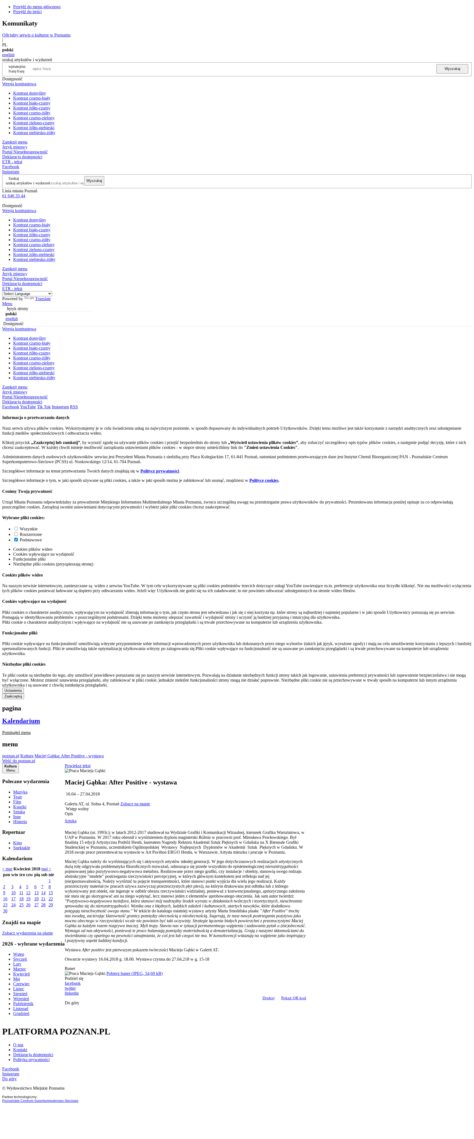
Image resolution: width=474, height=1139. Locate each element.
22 (51, 898)
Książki (19, 807)
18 (21, 898)
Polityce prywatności (159, 471)
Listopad (20, 1008)
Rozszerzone (31, 534)
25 (21, 904)
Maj (16, 979)
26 (28, 904)
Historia (20, 821)
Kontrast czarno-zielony (34, 118)
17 (13, 898)
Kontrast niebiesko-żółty (34, 132)
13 (36, 892)
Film (17, 802)
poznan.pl (10, 755)
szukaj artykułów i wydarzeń (28, 183)
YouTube (28, 406)
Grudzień (21, 1013)
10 (13, 892)
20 (36, 898)
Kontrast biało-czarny (31, 103)
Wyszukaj (452, 69)
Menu (7, 303)
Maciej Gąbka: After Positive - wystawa (69, 755)
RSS (74, 406)
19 (28, 898)
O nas (18, 1044)
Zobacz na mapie (135, 803)
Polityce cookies (263, 480)
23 (5, 904)
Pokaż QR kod (293, 998)
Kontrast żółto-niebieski (33, 127)
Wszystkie (29, 529)
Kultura (26, 755)
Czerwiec (21, 983)
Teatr (17, 797)
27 (36, 904)
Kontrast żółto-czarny (31, 108)
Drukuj (269, 998)
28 (43, 904)
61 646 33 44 (13, 195)
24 (13, 904)
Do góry (72, 1002)
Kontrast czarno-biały (31, 98)
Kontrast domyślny (29, 93)
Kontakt (20, 1049)
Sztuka (19, 811)
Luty (17, 964)
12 (28, 892)
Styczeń (20, 959)
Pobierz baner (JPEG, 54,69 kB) (134, 973)
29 (51, 904)
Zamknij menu (14, 142)
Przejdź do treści (27, 11)
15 (51, 892)
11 (21, 892)
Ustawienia (13, 690)
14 (43, 892)
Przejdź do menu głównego (37, 6)
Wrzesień (21, 998)
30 (5, 911)
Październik (23, 1003)
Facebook (10, 166)
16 (5, 898)
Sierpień (20, 993)
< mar (7, 869)
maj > (46, 869)
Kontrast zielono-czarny (34, 122)
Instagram (10, 171)
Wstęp (18, 954)
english (8, 54)
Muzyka (20, 792)
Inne (17, 816)
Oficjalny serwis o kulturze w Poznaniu (36, 35)
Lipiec (18, 988)
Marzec (19, 969)
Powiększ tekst (78, 765)
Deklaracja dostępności (33, 1054)
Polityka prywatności (31, 1059)
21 (43, 898)
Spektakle (21, 847)
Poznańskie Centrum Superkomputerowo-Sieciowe (40, 1101)
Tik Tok (44, 406)
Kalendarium (21, 720)
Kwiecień (21, 974)
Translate (43, 298)
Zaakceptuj (13, 696)
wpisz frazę (21, 68)
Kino (17, 842)
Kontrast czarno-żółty (31, 113)
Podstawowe (31, 540)
